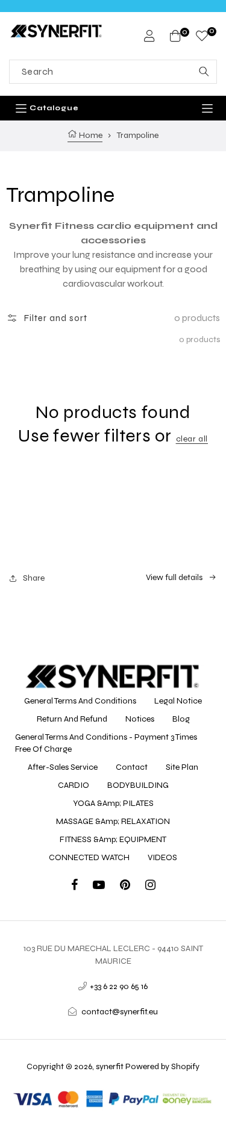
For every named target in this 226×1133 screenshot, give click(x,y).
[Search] (203, 72)
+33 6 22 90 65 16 (119, 986)
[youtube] (106, 886)
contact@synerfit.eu (119, 1012)
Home (89, 135)
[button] (46, 318)
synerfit (110, 1066)
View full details (174, 577)
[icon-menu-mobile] (207, 108)
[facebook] (82, 886)
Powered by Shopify (162, 1066)
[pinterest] (132, 886)
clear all (192, 439)
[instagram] (150, 886)
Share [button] (34, 578)
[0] (202, 38)
